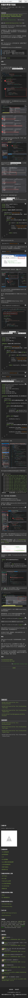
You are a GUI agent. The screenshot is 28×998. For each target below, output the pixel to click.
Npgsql (13, 924)
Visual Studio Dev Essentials (10, 927)
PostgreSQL (22, 924)
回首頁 (14, 667)
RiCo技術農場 (5, 859)
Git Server (20, 923)
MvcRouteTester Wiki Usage (8, 661)
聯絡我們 (17, 989)
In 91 (3, 857)
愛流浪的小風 (5, 869)
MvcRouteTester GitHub (7, 659)
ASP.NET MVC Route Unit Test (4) (9, 913)
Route (26, 664)
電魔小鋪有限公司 (5, 994)
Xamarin (19, 927)
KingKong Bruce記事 (6, 881)
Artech (3, 895)
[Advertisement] (14, 684)
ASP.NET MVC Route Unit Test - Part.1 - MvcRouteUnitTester (10, 703)
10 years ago (23, 939)
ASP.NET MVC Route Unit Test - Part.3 (13, 23)
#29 (5, 541)
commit (7, 542)
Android (8, 921)
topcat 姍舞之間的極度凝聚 (7, 862)
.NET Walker (4, 876)
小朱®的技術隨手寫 (6, 864)
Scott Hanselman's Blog (7, 906)
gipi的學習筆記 (5, 854)
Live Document (4, 924)
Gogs (24, 923)
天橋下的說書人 (5, 867)
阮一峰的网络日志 (6, 897)
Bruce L (5, 942)
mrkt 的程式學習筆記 (6, 883)
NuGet (17, 924)
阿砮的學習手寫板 (8, 4)
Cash (5, 965)
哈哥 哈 (5, 970)
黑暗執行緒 (4, 888)
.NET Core (3, 921)
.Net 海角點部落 (5, 852)
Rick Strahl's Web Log (6, 904)
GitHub (8, 58)
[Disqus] (14, 756)
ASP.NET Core (14, 921)
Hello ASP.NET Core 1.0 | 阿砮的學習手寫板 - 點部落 (11, 939)
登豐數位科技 (18, 994)
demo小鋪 (4, 878)
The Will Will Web (5, 886)
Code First (5, 923)
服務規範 (11, 989)
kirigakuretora (7, 954)
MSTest (9, 924)
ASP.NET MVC (16, 664)
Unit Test (22, 664)
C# (1, 923)
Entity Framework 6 (13, 923)
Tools (12, 926)
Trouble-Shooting (17, 926)
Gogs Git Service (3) (6, 915)
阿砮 (5, 937)
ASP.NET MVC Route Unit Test (9, 19)
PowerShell (3, 926)
